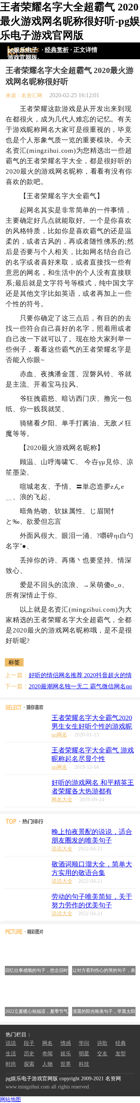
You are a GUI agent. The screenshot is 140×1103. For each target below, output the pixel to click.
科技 (84, 1064)
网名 (47, 1043)
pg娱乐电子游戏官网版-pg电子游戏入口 (23, 51)
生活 (11, 1053)
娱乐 (65, 1053)
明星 (84, 1053)
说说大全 (62, 849)
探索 (29, 1064)
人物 (47, 1064)
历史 (29, 1053)
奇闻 (47, 1053)
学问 (84, 1043)
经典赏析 (57, 50)
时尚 (11, 1064)
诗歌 (102, 1043)
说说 (11, 1043)
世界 (65, 1064)
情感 (65, 1043)
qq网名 (59, 735)
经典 (120, 1043)
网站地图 (10, 1099)
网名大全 (62, 799)
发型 (120, 1053)
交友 (102, 1053)
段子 (29, 1043)
